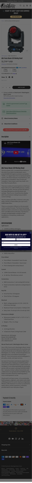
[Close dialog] (30, 232)
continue (16, 244)
